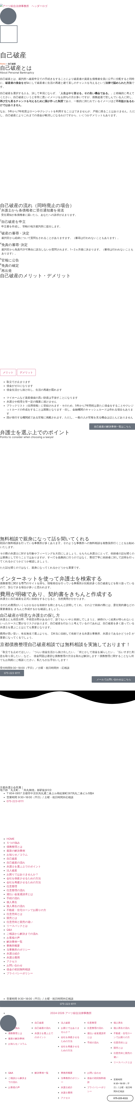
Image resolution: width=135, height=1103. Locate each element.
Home (3, 63)
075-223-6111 (12, 673)
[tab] (8, 372)
